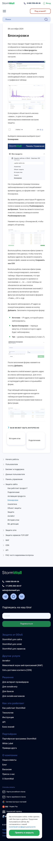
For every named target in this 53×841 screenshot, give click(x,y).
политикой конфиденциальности (22, 827)
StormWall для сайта (12, 639)
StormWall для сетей (12, 644)
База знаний (8, 727)
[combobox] (24, 19)
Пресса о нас (8, 774)
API (3, 722)
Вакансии (7, 769)
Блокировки (13, 500)
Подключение (34, 440)
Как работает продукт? (18, 488)
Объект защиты (14, 508)
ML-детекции (13, 524)
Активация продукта (16, 496)
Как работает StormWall (13, 708)
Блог (4, 764)
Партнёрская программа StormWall (19, 738)
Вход (48, 3)
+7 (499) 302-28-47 (13, 586)
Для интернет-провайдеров (15, 682)
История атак (15, 438)
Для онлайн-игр (9, 686)
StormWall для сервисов (13, 649)
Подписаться (26, 623)
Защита (11, 512)
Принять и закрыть (24, 832)
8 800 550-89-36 (34, 3)
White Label (7, 743)
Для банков (8, 691)
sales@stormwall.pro (11, 590)
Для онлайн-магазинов (13, 696)
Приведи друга (9, 748)
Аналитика (12, 504)
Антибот (11, 516)
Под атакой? (40, 11)
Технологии (7, 713)
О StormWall (8, 779)
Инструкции (8, 717)
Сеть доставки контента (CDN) (17, 670)
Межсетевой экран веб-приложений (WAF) (22, 665)
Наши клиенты (9, 760)
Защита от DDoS (12, 634)
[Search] (46, 19)
